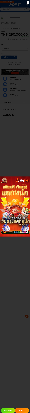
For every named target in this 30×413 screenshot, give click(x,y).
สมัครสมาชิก (8, 410)
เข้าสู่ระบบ (22, 410)
